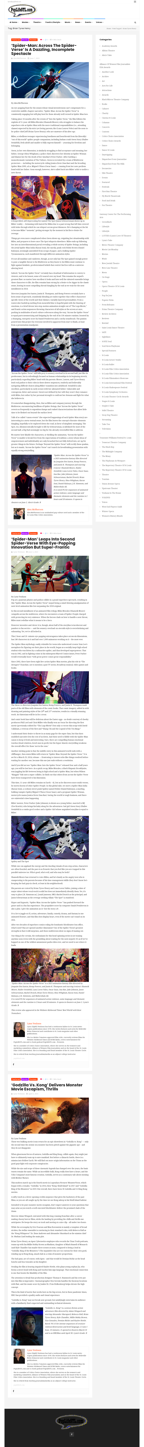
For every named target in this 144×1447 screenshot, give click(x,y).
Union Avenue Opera (111, 484)
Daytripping (107, 155)
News (77, 22)
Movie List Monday (110, 249)
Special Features (109, 351)
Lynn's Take (107, 240)
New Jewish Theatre (110, 263)
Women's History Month (112, 516)
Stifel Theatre (108, 410)
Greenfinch (107, 222)
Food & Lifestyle (52, 22)
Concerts (105, 127)
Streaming (106, 420)
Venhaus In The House (111, 493)
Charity (105, 113)
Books (104, 104)
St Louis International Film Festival (117, 383)
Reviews (33, 40)
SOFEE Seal (107, 341)
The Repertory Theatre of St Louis (116, 465)
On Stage (106, 277)
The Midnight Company (112, 452)
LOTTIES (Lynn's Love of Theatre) (116, 236)
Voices (99, 22)
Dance (104, 145)
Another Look (108, 72)
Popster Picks (108, 300)
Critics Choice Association (113, 136)
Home (14, 22)
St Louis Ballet (108, 364)
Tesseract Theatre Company (114, 442)
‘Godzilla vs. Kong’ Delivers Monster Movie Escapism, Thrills (47, 1087)
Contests (105, 132)
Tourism (105, 479)
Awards (105, 95)
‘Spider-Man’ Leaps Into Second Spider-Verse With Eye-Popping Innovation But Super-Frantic (43, 543)
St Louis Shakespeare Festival (114, 387)
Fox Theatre (107, 205)
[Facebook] (13, 1064)
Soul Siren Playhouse (111, 346)
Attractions (106, 90)
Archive (105, 76)
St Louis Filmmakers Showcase (115, 378)
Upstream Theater (110, 488)
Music (68, 22)
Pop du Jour (107, 295)
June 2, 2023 (33, 552)
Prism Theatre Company (112, 309)
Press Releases (108, 305)
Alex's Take (107, 55)
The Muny (106, 456)
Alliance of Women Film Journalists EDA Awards (115, 65)
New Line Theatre (110, 268)
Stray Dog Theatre (110, 415)
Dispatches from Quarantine (114, 159)
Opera (104, 282)
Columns (105, 122)
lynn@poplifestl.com (14, 1)
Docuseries (106, 168)
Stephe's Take (108, 406)
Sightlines (106, 337)
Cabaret (105, 109)
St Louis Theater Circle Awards (115, 397)
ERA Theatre (107, 173)
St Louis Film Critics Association (115, 369)
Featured (16, 40)
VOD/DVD (106, 498)
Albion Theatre (108, 51)
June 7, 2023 (34, 58)
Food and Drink (108, 201)
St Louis (105, 355)
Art (103, 81)
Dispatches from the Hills (113, 164)
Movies (25, 22)
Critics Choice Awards (111, 141)
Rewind (105, 323)
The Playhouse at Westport (113, 461)
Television (106, 429)
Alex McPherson (19, 58)
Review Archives (109, 314)
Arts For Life (107, 86)
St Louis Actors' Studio (111, 360)
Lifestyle (105, 227)
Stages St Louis (108, 401)
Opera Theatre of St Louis (113, 286)
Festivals (105, 187)
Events (88, 22)
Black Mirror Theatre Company (115, 99)
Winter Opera (108, 511)
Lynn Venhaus (19, 552)
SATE (104, 332)
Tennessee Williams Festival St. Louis (115, 438)
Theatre (37, 22)
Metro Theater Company (112, 245)
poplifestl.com (19, 1058)
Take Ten (106, 424)
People (105, 291)
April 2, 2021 (33, 1094)
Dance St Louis (108, 150)
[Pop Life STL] (22, 11)
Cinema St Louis (109, 118)
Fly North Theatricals (111, 196)
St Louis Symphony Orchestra (114, 392)
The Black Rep (108, 447)
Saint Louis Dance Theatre (113, 328)
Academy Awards (109, 46)
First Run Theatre (109, 191)
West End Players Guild (112, 507)
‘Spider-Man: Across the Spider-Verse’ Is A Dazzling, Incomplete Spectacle (44, 49)
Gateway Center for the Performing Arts (115, 215)
